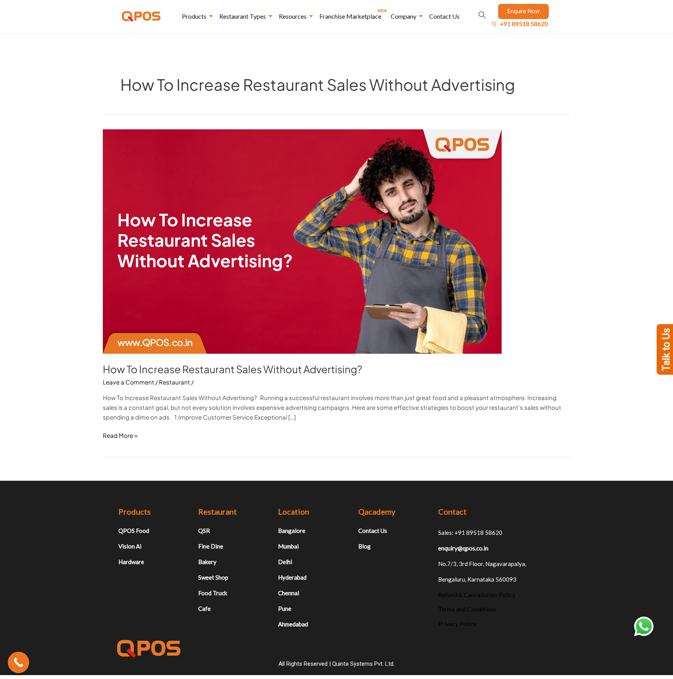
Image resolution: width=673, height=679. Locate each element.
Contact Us (444, 16)
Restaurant (174, 382)
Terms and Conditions (467, 609)
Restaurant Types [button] (242, 16)
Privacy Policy (457, 623)
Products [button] (194, 16)
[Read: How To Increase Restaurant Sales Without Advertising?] (302, 240)
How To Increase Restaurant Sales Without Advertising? (232, 369)
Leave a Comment (128, 382)
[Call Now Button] (18, 662)
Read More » (120, 435)
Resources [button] (293, 16)
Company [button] (403, 16)
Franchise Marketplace (353, 14)
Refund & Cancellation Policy (476, 594)
